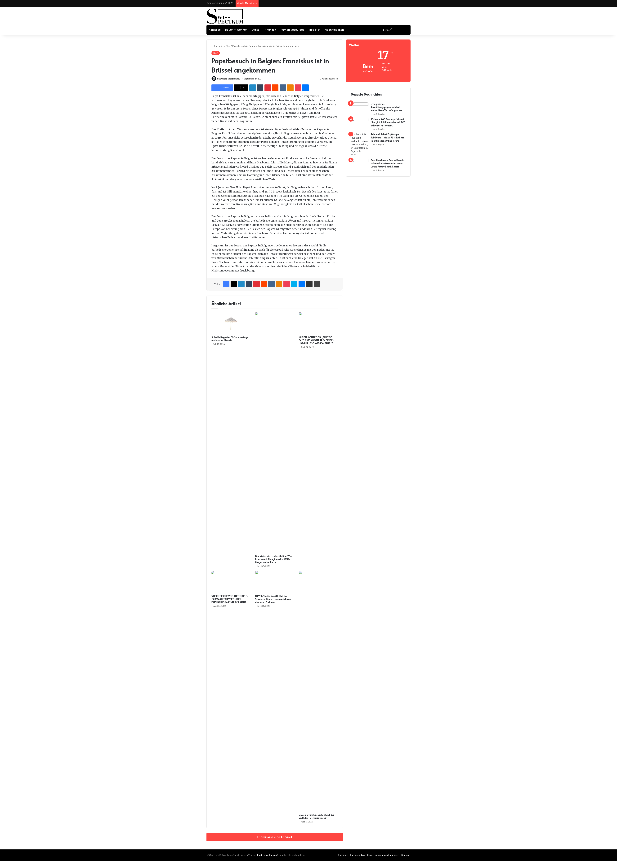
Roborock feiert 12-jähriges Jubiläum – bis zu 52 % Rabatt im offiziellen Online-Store (387, 137)
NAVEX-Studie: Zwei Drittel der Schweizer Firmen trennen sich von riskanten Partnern (273, 599)
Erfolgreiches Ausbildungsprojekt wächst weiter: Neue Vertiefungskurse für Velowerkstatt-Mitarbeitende (386, 107)
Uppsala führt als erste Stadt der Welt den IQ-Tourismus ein (316, 816)
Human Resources (292, 30)
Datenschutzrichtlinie (361, 855)
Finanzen (270, 30)
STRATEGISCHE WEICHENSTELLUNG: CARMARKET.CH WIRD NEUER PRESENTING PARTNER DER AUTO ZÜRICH (229, 600)
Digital (256, 30)
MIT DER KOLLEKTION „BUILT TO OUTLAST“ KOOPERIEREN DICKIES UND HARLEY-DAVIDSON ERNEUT (316, 340)
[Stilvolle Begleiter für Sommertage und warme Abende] (230, 323)
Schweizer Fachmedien (228, 79)
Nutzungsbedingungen (387, 855)
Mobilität (314, 30)
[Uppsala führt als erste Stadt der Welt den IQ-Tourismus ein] (318, 691)
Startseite (218, 46)
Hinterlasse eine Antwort (274, 837)
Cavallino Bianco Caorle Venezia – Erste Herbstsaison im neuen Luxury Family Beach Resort (387, 163)
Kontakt (405, 855)
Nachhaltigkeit (334, 30)
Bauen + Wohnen (236, 30)
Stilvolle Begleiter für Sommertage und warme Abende (229, 339)
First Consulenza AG (267, 855)
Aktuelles (215, 30)
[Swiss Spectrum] (225, 16)
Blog (228, 46)
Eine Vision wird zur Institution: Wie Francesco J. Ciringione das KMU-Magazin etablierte (273, 559)
